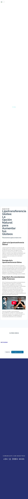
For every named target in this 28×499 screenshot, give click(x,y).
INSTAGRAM (4, 342)
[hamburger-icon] (24, 3)
